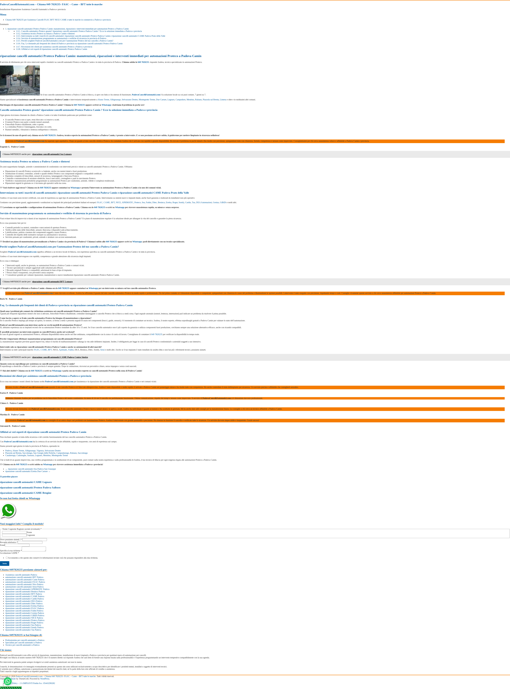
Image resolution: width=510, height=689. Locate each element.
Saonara (30, 455)
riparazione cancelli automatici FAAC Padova (24, 608)
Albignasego (115, 99)
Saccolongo (27, 453)
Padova (8, 450)
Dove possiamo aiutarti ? (11, 539)
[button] (8, 681)
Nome (29, 532)
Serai (102, 350)
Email (2, 545)
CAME (107, 202)
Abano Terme (103, 99)
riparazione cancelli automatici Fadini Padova (24, 611)
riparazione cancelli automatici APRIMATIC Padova (27, 589)
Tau (193, 202)
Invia (5, 564)
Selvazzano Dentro (130, 99)
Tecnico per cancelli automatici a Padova (22, 645)
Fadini (148, 202)
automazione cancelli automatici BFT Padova (24, 577)
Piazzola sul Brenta (211, 99)
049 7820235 (143, 62)
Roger (175, 202)
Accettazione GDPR (9, 553)
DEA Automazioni (204, 202)
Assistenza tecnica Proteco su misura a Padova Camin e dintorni (45, 33)
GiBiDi (223, 202)
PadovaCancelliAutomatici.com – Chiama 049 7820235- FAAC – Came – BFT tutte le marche (51, 4)
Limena (223, 99)
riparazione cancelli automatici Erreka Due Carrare (27, 471)
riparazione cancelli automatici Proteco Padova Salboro (30, 487)
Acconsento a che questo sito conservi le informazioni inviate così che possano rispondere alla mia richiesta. (53, 558)
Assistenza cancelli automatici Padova (21, 575)
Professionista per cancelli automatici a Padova (24, 640)
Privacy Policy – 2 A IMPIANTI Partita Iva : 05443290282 (30, 683)
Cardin (188, 202)
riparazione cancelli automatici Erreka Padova (24, 606)
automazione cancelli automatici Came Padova (24, 579)
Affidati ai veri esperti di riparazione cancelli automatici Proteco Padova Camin (51, 49)
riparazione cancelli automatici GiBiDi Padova (24, 615)
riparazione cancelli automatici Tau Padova (23, 630)
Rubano (198, 99)
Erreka (168, 202)
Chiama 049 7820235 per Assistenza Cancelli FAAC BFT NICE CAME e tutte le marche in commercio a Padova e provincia (58, 20)
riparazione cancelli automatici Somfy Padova (24, 627)
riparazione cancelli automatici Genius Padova (24, 613)
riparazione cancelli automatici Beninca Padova (25, 591)
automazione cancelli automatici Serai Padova (24, 587)
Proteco (137, 202)
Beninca (161, 202)
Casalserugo (10, 455)
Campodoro (181, 99)
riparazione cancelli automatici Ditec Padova (23, 603)
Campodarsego (62, 453)
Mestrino (190, 99)
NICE (118, 202)
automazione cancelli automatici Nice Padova (24, 584)
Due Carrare (161, 99)
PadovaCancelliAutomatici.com (146, 95)
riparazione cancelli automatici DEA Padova (23, 601)
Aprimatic (63, 350)
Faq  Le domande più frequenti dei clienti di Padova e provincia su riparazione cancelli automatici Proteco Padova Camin (69, 43)
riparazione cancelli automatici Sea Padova (23, 625)
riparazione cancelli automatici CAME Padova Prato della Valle (154, 192)
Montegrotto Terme (147, 99)
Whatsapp (106, 105)
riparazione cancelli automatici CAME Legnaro (26, 482)
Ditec (154, 202)
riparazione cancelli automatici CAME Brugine (25, 492)
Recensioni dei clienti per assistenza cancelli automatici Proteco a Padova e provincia (54, 47)
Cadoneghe (21, 455)
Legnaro (171, 99)
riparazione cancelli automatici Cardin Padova (24, 599)
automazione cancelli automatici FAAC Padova (25, 582)
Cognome (31, 535)
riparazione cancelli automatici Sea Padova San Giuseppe (30, 469)
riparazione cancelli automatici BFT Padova (23, 594)
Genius (216, 202)
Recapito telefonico (9, 542)
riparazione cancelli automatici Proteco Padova (24, 620)
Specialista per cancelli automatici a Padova (23, 642)
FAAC (100, 202)
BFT (113, 202)
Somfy (181, 202)
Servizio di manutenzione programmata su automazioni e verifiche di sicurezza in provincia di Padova (61, 38)
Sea (143, 202)
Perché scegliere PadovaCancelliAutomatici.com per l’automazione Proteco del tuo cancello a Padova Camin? (64, 41)
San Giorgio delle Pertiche (44, 453)
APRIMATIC (127, 202)
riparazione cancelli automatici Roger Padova (24, 623)
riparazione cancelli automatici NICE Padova (24, 618)
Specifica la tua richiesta (11, 550)
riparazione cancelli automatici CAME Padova (24, 596)
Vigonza (40, 450)
